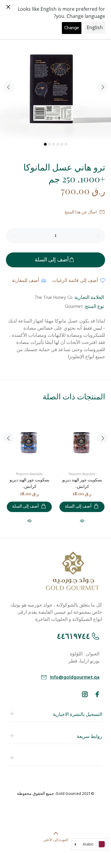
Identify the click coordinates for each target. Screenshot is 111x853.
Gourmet (74, 307)
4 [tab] (57, 144)
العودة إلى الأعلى (55, 839)
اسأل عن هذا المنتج (81, 212)
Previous (8, 87)
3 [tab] (53, 144)
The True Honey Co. (53, 298)
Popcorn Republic (82, 474)
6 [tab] (66, 144)
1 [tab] (45, 144)
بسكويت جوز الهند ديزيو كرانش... (82, 483)
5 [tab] (61, 144)
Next (102, 87)
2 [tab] (49, 144)
